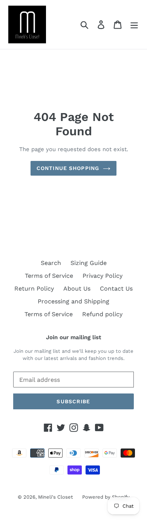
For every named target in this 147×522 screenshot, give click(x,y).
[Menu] (134, 24)
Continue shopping (68, 168)
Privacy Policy (102, 275)
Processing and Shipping (73, 301)
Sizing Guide (88, 262)
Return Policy (34, 288)
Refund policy (102, 314)
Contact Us (116, 288)
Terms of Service (49, 275)
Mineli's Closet (55, 497)
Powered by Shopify (106, 497)
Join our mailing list (73, 337)
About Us (76, 288)
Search (51, 262)
